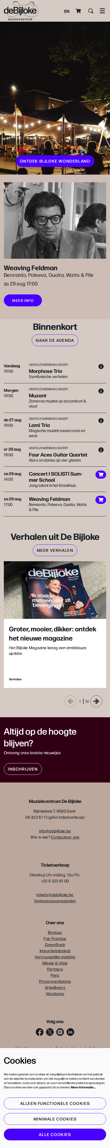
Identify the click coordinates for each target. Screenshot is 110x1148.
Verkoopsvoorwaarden (55, 900)
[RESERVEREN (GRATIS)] (100, 475)
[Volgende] (96, 701)
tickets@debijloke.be (54, 894)
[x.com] (50, 1032)
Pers (55, 975)
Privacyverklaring (55, 981)
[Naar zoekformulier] (91, 11)
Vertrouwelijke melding (55, 956)
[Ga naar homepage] (21, 10)
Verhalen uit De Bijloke (55, 536)
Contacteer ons (65, 837)
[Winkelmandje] (78, 11)
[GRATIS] (101, 366)
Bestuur (55, 932)
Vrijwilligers (55, 987)
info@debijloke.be (55, 830)
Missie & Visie (55, 963)
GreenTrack (55, 944)
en (66, 11)
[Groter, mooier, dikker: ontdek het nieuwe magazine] (55, 590)
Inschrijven (23, 769)
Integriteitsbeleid (55, 950)
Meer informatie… (83, 1087)
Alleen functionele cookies (55, 1103)
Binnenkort (55, 326)
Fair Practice (54, 938)
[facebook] (39, 1032)
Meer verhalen (55, 550)
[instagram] (60, 1032)
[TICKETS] (100, 500)
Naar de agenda (55, 340)
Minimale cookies (55, 1118)
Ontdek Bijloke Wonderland (55, 161)
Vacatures (55, 993)
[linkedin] (70, 1032)
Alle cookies (55, 1134)
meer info (23, 300)
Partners (55, 969)
